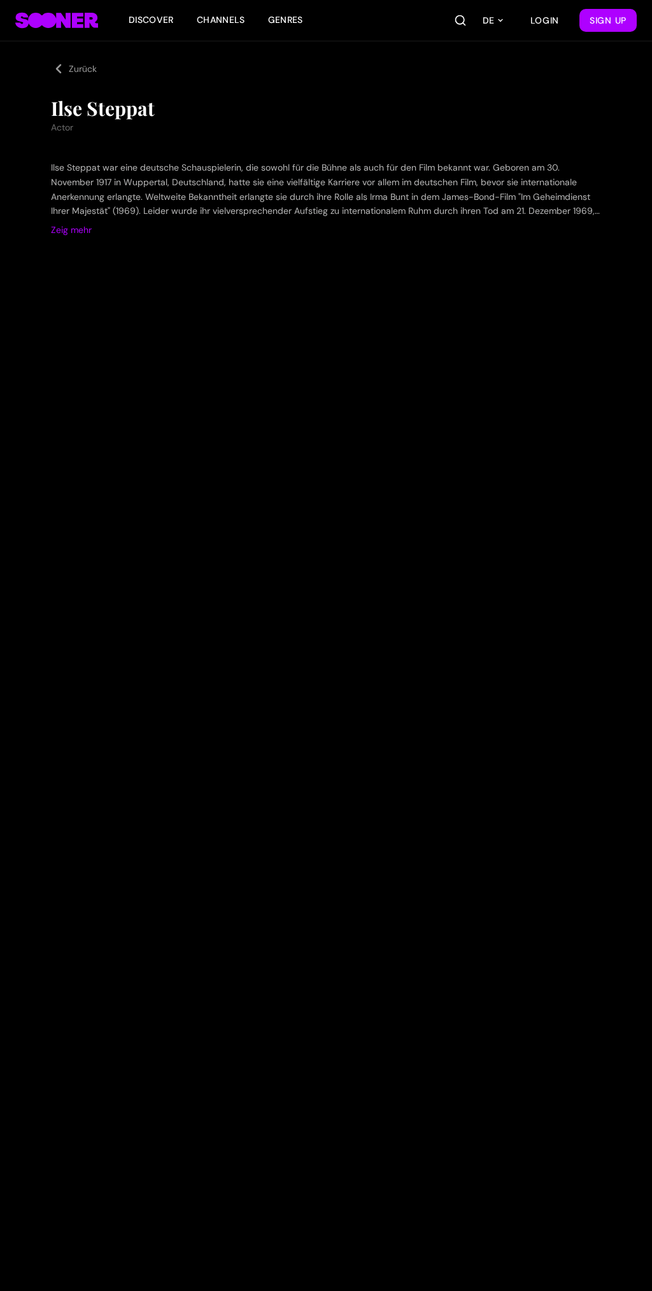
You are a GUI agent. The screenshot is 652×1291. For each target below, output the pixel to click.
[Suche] (460, 20)
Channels (221, 19)
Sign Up (608, 20)
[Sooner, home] (56, 20)
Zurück (83, 68)
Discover (151, 19)
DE (488, 20)
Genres (285, 19)
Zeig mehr (71, 230)
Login (545, 20)
